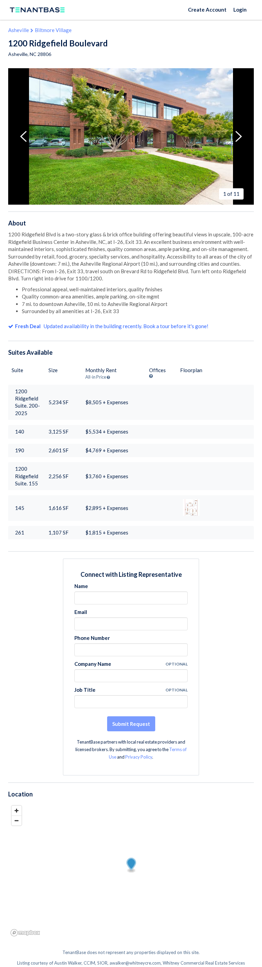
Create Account (207, 9)
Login (240, 9)
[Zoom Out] (16, 820)
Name (81, 586)
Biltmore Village (53, 30)
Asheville (18, 30)
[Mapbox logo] (25, 933)
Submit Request (131, 724)
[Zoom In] (16, 811)
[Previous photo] (23, 136)
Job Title (85, 690)
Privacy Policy (138, 757)
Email (80, 612)
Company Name (92, 664)
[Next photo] (238, 136)
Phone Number (92, 638)
